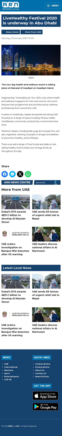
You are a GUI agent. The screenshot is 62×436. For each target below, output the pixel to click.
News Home (12, 32)
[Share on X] (20, 174)
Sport (7, 373)
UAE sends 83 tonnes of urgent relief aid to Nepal (45, 215)
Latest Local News (17, 268)
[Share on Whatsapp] (28, 174)
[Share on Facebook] (4, 174)
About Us (39, 370)
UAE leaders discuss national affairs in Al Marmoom (44, 247)
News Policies (42, 376)
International (10, 367)
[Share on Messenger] (12, 174)
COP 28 (7, 379)
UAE (6, 364)
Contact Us (40, 373)
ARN (10, 426)
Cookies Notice (42, 364)
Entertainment (11, 376)
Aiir (18, 426)
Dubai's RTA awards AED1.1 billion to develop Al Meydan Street (13, 216)
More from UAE (33, 32)
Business (8, 370)
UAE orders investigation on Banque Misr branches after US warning (15, 249)
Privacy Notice (42, 367)
